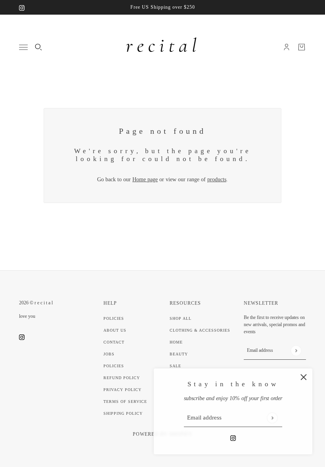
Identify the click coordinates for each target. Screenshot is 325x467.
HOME (176, 342)
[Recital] (162, 47)
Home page (145, 179)
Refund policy (121, 378)
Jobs (109, 354)
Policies (113, 318)
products (216, 179)
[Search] (38, 47)
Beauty (179, 354)
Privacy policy (122, 389)
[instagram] (22, 7)
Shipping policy (123, 413)
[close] (304, 377)
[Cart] (301, 47)
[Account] (286, 47)
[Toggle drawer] (23, 47)
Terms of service (125, 401)
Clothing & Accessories (200, 330)
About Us (114, 330)
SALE (175, 366)
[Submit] (272, 417)
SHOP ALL (180, 318)
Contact (113, 342)
